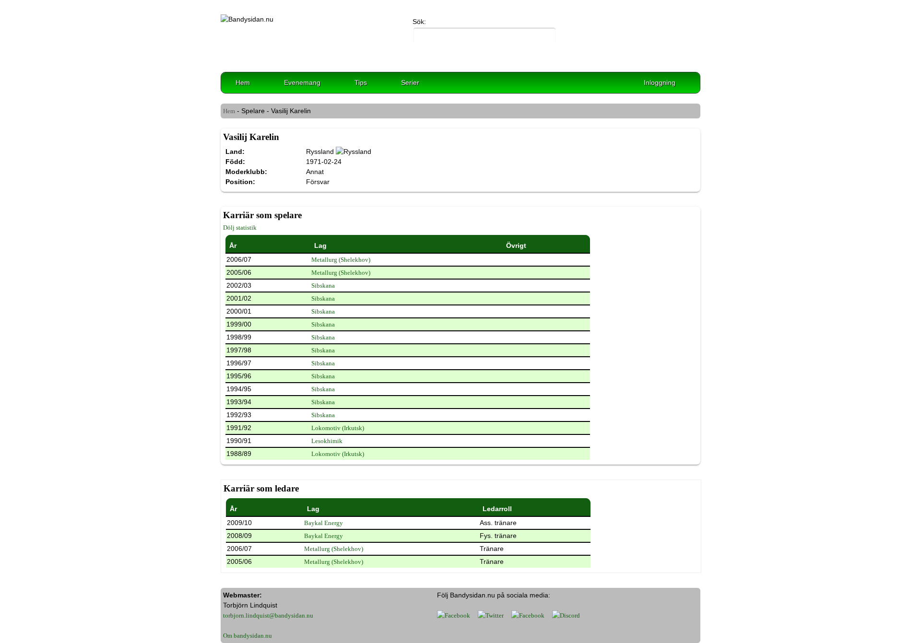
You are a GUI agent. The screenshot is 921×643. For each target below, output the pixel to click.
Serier (410, 82)
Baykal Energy (323, 522)
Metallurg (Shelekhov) (340, 259)
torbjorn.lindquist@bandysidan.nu (268, 615)
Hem (243, 82)
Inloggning (659, 82)
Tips (360, 82)
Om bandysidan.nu (247, 635)
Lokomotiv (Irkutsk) (337, 428)
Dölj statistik (240, 227)
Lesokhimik (326, 440)
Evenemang (302, 82)
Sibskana (323, 285)
